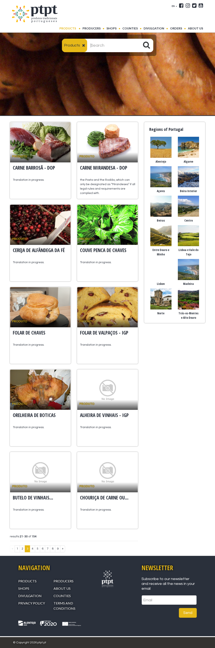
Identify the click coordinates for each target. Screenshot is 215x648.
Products (69, 28)
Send (187, 613)
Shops (111, 28)
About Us (195, 28)
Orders (176, 28)
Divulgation (154, 28)
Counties (130, 28)
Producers (92, 28)
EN (173, 6)
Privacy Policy (31, 603)
